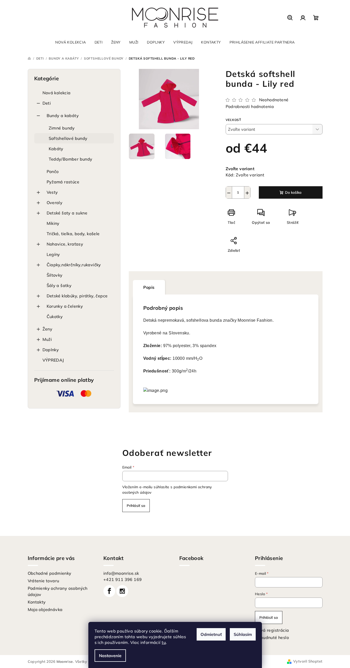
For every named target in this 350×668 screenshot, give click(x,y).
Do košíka (293, 192)
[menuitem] (70, 42)
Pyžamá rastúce (63, 181)
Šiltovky (55, 275)
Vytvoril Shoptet (307, 661)
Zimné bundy (62, 128)
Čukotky (55, 316)
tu (164, 642)
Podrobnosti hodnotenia (250, 106)
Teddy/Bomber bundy (70, 159)
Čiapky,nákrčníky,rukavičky (74, 264)
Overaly (55, 202)
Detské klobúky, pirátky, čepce (77, 295)
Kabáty (56, 148)
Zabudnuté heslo (272, 637)
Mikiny (53, 223)
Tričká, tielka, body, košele (73, 233)
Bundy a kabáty (63, 115)
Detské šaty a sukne (67, 213)
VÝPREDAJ (53, 360)
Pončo (53, 171)
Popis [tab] (149, 287)
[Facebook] (109, 591)
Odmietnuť (211, 634)
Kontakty (37, 602)
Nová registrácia (272, 630)
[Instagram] (122, 591)
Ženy (47, 329)
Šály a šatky (59, 285)
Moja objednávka (45, 609)
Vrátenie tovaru (43, 580)
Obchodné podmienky (50, 573)
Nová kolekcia (56, 92)
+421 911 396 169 (122, 579)
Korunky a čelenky (65, 306)
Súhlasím (243, 634)
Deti (46, 103)
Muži (47, 339)
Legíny (53, 254)
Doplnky (50, 349)
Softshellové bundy (68, 138)
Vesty (52, 192)
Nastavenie (110, 655)
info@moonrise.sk (121, 573)
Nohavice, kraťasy (65, 244)
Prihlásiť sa (136, 505)
